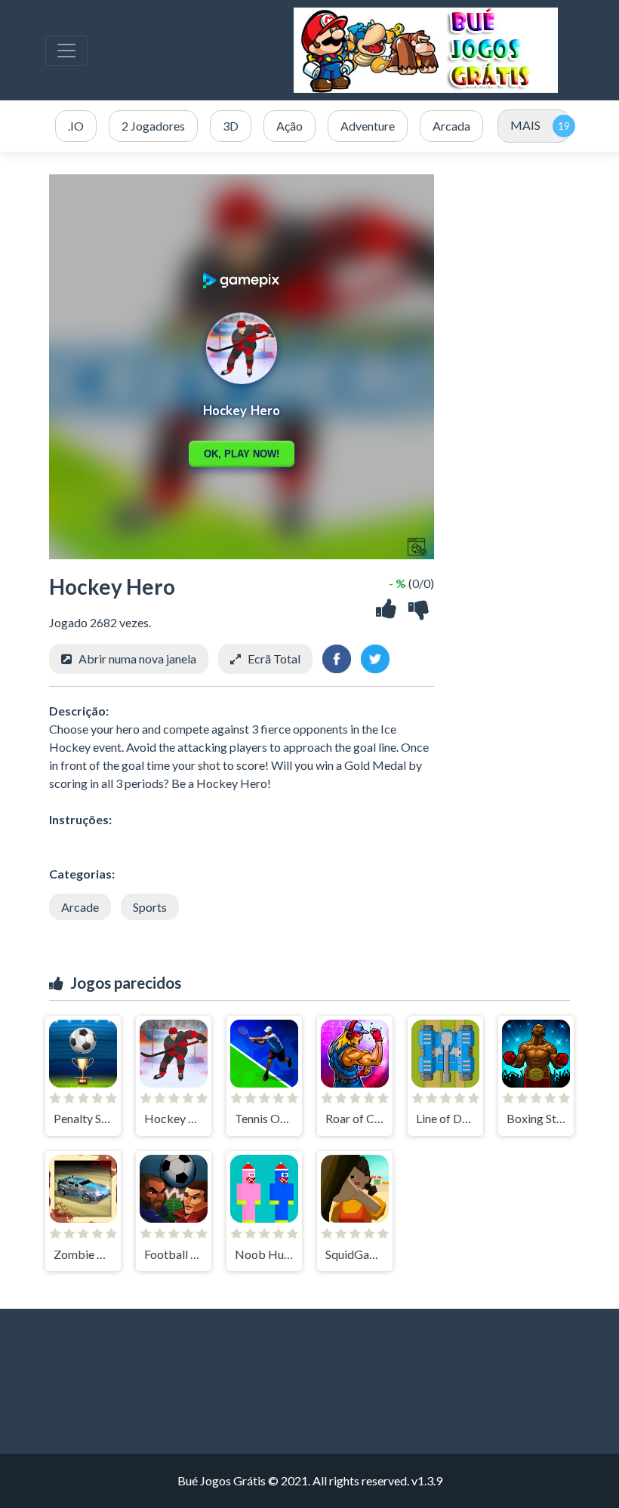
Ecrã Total (274, 658)
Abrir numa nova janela (137, 658)
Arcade (80, 907)
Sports (150, 907)
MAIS (525, 125)
